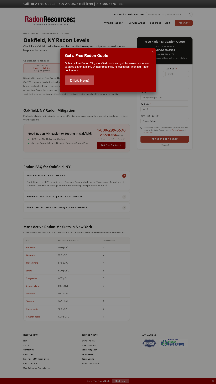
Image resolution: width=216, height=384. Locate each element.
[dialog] (108, 70)
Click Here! (79, 80)
